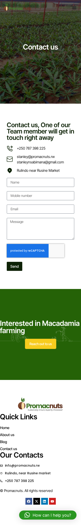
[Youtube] (52, 501)
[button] (47, 515)
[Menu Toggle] (74, 7)
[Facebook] (28, 501)
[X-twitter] (36, 501)
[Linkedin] (44, 501)
